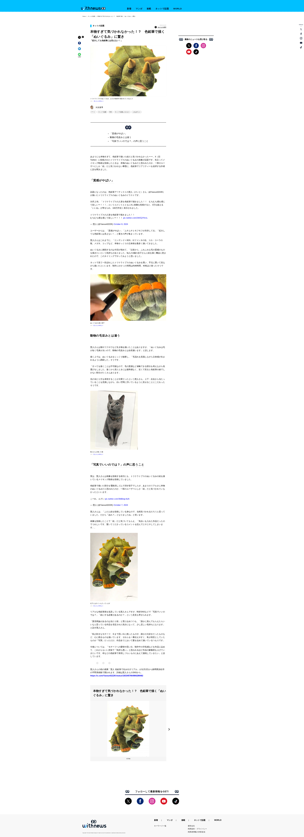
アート (93, 112)
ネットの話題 (91, 16)
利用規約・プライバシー (197, 829)
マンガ (139, 8)
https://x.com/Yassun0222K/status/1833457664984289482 (116, 676)
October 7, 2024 (121, 505)
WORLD (177, 8)
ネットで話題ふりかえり (122, 112)
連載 (149, 8)
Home (84, 16)
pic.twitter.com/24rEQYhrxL (135, 218)
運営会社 (191, 826)
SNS (110, 112)
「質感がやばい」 (118, 133)
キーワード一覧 (160, 826)
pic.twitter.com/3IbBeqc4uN (117, 499)
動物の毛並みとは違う (120, 137)
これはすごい (136, 112)
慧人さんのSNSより (99, 101)
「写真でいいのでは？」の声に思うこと (129, 141)
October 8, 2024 (121, 224)
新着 (129, 8)
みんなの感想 (162, 27)
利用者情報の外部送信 (196, 832)
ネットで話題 (162, 8)
